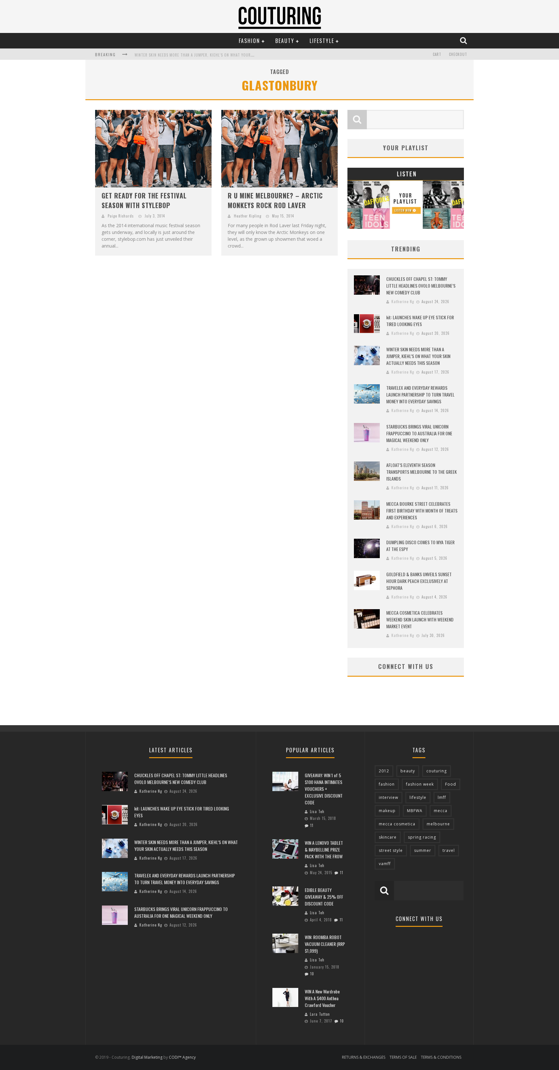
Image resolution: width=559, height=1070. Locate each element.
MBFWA (414, 810)
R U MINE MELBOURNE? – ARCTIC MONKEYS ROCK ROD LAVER (275, 200)
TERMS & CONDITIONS (441, 1057)
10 (312, 973)
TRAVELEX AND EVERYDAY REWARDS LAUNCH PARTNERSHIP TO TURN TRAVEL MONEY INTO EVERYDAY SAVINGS (420, 394)
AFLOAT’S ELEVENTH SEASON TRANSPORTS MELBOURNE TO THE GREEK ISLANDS (421, 471)
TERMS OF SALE (403, 1057)
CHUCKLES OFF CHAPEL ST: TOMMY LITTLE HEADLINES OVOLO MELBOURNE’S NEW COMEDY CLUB (420, 285)
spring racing (422, 837)
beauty (407, 771)
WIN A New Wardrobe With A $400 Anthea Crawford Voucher (322, 998)
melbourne (438, 824)
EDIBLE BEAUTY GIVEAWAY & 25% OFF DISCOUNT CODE (324, 896)
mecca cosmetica (397, 824)
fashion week (420, 784)
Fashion (249, 41)
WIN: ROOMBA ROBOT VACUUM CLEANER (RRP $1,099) (325, 944)
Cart (437, 54)
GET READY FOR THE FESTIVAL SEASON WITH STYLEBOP (144, 200)
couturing (436, 771)
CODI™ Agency (182, 1057)
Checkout (458, 54)
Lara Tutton (320, 1014)
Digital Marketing (147, 1057)
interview (388, 797)
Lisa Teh (317, 811)
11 (311, 825)
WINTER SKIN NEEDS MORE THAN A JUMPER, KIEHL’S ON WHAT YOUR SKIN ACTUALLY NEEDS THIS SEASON (223, 55)
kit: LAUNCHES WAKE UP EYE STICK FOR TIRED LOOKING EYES (420, 320)
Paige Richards (121, 215)
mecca (440, 810)
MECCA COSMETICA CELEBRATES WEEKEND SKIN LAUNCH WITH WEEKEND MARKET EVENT (420, 619)
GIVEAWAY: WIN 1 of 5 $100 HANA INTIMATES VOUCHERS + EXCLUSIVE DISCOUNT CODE (324, 789)
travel (449, 850)
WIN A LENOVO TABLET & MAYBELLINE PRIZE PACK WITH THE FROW (324, 849)
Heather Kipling (247, 215)
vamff (385, 863)
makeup (387, 810)
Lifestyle (322, 41)
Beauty (284, 41)
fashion (387, 784)
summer (422, 850)
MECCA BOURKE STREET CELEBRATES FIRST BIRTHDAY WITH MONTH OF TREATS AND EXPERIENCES (421, 510)
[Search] (464, 40)
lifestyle (418, 797)
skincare (388, 837)
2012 (384, 771)
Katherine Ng (402, 301)
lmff (442, 797)
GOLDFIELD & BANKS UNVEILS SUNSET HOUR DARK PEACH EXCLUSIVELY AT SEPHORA (419, 581)
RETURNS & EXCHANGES (363, 1057)
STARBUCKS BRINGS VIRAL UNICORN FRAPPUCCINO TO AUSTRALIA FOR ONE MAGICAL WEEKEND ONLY (419, 433)
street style (391, 850)
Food (450, 784)
